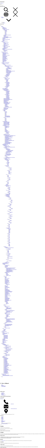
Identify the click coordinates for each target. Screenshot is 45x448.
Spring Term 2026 (5, 335)
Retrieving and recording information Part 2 (10, 319)
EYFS (8, 160)
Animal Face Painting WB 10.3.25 (9, 271)
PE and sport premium (5, 58)
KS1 (6, 174)
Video (10, 212)
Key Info (2, 417)
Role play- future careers (8, 71)
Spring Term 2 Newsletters (6, 123)
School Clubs (4, 339)
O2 (6, 156)
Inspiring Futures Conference (10, 150)
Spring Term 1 (7, 92)
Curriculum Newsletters (5, 121)
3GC (8, 258)
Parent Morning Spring (7, 290)
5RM (9, 226)
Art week (6, 158)
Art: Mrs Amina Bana (7, 138)
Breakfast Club (4, 341)
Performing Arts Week (7, 195)
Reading (7, 273)
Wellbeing (2, 41)
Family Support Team (6, 36)
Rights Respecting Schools (5, 144)
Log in (2, 376)
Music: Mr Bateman (7, 141)
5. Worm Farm (5, 360)
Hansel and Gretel (10, 256)
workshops (6, 76)
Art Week (6, 283)
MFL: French (6, 130)
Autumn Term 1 (7, 91)
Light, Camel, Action (7, 280)
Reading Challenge (7, 300)
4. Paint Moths (5, 359)
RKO (9, 171)
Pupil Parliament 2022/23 (6, 347)
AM (9, 167)
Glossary (6, 105)
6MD (9, 244)
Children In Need (7, 292)
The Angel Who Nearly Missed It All (8, 291)
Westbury (8, 188)
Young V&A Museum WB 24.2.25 (9, 270)
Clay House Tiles (8, 284)
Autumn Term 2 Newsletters (6, 122)
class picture (11, 216)
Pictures (11, 169)
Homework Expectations (5, 88)
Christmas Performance (7, 298)
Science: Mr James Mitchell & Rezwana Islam (9, 140)
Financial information (5, 56)
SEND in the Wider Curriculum (7, 134)
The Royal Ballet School (8, 151)
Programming (7, 133)
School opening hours (5, 60)
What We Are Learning (7, 82)
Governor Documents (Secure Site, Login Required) (8, 375)
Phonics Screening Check (6, 89)
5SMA (8, 251)
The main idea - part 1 (8, 320)
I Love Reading (5, 109)
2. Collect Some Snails (6, 358)
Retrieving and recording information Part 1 (10, 318)
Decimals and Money (8, 308)
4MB (9, 240)
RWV (5, 277)
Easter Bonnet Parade (7, 278)
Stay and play (9, 73)
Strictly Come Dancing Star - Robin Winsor (10, 157)
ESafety (3, 356)
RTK (9, 234)
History (6, 129)
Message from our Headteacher (6, 63)
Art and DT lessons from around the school (9, 247)
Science (4, 117)
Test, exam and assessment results (6, 62)
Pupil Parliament (4, 344)
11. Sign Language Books (6, 363)
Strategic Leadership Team (6, 29)
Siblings (4, 107)
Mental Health (4, 48)
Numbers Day (6, 288)
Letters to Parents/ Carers (7, 313)
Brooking (8, 162)
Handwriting (7, 274)
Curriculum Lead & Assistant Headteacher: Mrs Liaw (10, 135)
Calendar (3, 332)
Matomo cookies (3, 440)
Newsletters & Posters (6, 43)
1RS (9, 235)
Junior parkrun (5, 50)
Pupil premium (4, 59)
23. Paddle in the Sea (6, 369)
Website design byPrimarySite (4, 423)
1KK (11, 200)
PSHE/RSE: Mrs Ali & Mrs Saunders (8, 137)
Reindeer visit (6, 159)
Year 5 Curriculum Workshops (8, 325)
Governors (2, 419)
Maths (7, 81)
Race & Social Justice (7, 126)
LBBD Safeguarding (6, 47)
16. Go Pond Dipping (6, 365)
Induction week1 (8, 74)
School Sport (2, 394)
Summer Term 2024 (6, 338)
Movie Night (6, 296)
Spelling (6, 309)
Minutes (6, 351)
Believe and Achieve (7, 281)
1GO (8, 175)
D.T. (5, 285)
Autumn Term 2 (7, 83)
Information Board (7, 75)
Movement (4, 49)
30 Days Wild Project (5, 357)
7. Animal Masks (5, 361)
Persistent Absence (6, 45)
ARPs (3, 328)
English (4, 110)
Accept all (4, 447)
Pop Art (8, 252)
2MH (8, 180)
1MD (8, 176)
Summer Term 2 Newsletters (6, 124)
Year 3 (5, 113)
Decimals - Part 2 (8, 316)
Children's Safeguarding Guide (7, 46)
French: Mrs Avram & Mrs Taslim (8, 142)
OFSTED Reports (4, 57)
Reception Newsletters (7, 90)
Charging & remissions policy (5, 53)
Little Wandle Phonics (7, 272)
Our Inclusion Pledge (5, 28)
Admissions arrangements (5, 52)
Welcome (3, 27)
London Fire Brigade (7, 289)
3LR (9, 221)
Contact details (4, 54)
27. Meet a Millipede (6, 371)
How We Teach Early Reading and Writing (8, 99)
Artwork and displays (7, 262)
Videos (10, 168)
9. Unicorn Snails (5, 362)
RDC (10, 198)
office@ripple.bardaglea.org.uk (14, 408)
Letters (3, 334)
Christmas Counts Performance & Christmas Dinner (11, 269)
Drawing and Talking (8, 153)
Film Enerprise (7, 148)
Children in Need (6, 299)
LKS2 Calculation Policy (7, 116)
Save (5, 447)
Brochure (7, 80)
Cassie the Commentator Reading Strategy (10, 310)
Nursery (6, 30)
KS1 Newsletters (6, 94)
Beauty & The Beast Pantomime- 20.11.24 (10, 268)
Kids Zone (2, 343)
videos (9, 189)
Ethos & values (4, 55)
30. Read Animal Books (6, 373)
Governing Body (4, 374)
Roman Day (9, 255)
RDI (9, 173)
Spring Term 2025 (5, 337)
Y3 (6, 254)
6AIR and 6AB (9, 248)
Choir (8, 183)
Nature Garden (6, 297)
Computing (6, 131)
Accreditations (4, 38)
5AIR (9, 227)
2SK (9, 217)
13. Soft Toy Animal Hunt (6, 364)
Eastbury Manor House (7, 282)
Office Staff (5, 35)
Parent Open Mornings (8, 275)
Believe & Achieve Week (6, 145)
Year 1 (5, 31)
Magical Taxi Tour (8, 152)
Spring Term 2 (7, 84)
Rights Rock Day (7, 279)
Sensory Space (7, 66)
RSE (5, 326)
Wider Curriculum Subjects (6, 125)
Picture (12, 208)
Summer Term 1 (7, 85)
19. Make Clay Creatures (6, 367)
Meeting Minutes (8, 354)
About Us (2, 416)
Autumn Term (6, 265)
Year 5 (5, 120)
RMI (9, 172)
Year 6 (5, 34)
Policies (3, 40)
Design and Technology (7, 287)
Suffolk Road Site (8, 194)
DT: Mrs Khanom (7, 139)
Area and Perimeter (8, 314)
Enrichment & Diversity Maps (6, 263)
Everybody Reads (7, 106)
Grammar (6, 312)
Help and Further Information (7, 103)
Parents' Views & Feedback (6, 98)
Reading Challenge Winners (8, 295)
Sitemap (2, 420)
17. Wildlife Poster (6, 366)
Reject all (1, 447)
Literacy (7, 69)
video (10, 215)
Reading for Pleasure (6, 101)
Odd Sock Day (6, 294)
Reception (5, 77)
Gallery (6, 78)
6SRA (9, 245)
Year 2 (5, 118)
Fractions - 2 (7, 315)
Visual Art (5, 246)
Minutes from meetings (8, 349)
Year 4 (5, 33)
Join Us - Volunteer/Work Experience (6, 39)
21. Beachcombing (6, 368)
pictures (9, 187)
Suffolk (8, 192)
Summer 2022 (9, 228)
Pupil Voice (4, 330)
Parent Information (7, 79)
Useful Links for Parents (5, 340)
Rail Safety (6, 286)
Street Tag (5, 51)
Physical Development (8, 70)
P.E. (5, 128)
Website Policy (2, 421)
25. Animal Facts (5, 370)
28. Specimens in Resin (6, 372)
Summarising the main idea (9, 321)
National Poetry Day (7, 185)
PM (10, 207)
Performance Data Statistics (5, 37)
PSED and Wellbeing (8, 68)
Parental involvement (8, 72)
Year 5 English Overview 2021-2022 (8, 324)
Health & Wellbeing (5, 331)
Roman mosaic (9, 253)
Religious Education (7, 127)
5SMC (9, 242)
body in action (9, 249)
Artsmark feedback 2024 (7, 146)
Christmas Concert (7, 165)
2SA (11, 202)
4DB (9, 224)
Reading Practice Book (6, 100)
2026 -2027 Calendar (5, 333)
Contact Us (2, 17)
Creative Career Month (7, 155)
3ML (9, 239)
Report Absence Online (6, 42)
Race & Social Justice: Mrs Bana (8, 136)
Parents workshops (7, 86)
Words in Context (8, 311)
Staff (5, 65)
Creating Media (7, 132)
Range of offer (5, 147)
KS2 (6, 181)
